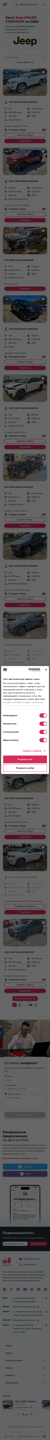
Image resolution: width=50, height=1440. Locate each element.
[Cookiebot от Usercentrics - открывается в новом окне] (29, 669)
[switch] (43, 724)
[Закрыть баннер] (46, 670)
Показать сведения (32, 751)
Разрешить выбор (25, 768)
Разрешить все (25, 759)
